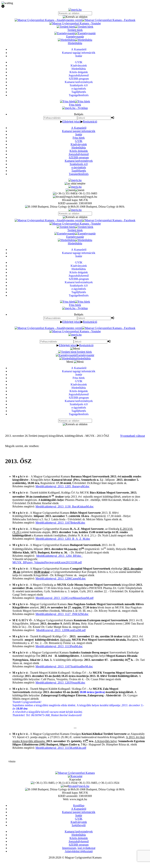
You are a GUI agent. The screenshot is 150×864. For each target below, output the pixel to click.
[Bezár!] (75, 6)
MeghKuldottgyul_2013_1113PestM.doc (59, 646)
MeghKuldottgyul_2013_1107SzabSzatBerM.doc (64, 666)
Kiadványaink (79, 144)
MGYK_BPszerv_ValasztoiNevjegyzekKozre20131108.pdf (47, 562)
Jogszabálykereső (79, 154)
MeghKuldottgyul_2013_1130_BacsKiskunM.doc (64, 506)
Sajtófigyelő (79, 825)
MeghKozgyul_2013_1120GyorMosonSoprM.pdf (64, 597)
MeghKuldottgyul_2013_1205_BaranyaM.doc (62, 486)
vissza (11, 761)
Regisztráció (90, 121)
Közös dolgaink (79, 150)
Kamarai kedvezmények (79, 160)
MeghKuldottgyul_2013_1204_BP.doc (59, 555)
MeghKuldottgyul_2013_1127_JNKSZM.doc (62, 614)
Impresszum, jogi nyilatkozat (78, 848)
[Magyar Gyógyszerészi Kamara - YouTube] (75, 23)
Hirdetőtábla (79, 147)
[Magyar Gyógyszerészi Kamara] (75, 772)
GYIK (78, 141)
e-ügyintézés (79, 167)
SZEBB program (79, 844)
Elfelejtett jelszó (71, 121)
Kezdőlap (78, 805)
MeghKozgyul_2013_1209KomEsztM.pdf (61, 630)
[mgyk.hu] (75, 9)
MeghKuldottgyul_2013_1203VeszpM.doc (60, 682)
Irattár (78, 134)
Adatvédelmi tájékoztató (79, 851)
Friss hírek (79, 137)
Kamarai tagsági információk (78, 131)
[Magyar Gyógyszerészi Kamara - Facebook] (108, 20)
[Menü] (75, 190)
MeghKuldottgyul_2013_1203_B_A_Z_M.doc (62, 538)
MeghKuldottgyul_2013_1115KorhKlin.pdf (60, 747)
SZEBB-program (79, 157)
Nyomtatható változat (132, 435)
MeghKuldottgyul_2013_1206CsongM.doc (60, 578)
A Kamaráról (78, 127)
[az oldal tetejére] (75, 183)
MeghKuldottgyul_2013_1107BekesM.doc (60, 522)
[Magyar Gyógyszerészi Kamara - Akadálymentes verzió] (48, 20)
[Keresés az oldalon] (75, 17)
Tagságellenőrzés (79, 174)
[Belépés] (112, 117)
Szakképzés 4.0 (79, 164)
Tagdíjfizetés (78, 170)
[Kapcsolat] (75, 776)
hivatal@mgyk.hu (79, 786)
